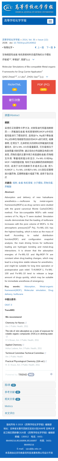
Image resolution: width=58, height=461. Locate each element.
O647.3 (8, 305)
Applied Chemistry (13, 345)
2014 (24, 39)
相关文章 (12, 399)
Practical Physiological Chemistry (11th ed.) (25, 361)
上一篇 (40, 47)
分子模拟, (39, 183)
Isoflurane (18, 294)
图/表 (10, 385)
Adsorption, (32, 286)
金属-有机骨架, (26, 183)
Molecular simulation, (36, 290)
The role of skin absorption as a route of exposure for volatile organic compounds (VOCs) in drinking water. (29, 332)
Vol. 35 (32, 39)
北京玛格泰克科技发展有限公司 (29, 453)
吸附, (16, 183)
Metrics (9, 406)
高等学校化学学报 (15, 20)
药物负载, (48, 183)
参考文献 (12, 392)
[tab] (29, 115)
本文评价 (10, 413)
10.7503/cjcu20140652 (25, 42)
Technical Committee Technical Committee (24, 353)
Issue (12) (43, 39)
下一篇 (50, 47)
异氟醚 (8, 186)
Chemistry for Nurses (14, 323)
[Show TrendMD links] (51, 374)
